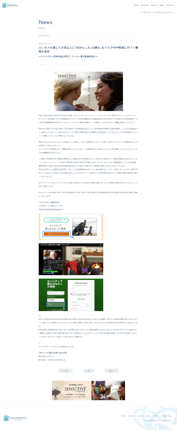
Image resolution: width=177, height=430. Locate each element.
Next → (111, 371)
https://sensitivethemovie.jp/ (49, 209)
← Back (65, 371)
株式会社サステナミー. (156, 420)
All (88, 371)
